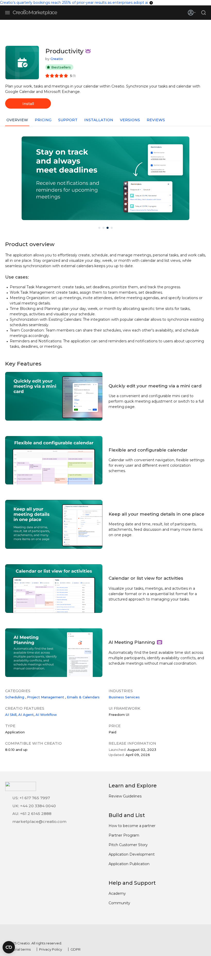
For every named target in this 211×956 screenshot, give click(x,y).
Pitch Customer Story (128, 844)
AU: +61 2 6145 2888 (31, 813)
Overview (17, 120)
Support (67, 120)
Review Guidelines (125, 796)
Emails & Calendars (83, 697)
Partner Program (124, 835)
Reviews (156, 120)
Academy (117, 893)
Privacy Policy (50, 949)
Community (119, 903)
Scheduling (14, 697)
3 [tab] (108, 228)
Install (28, 103)
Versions (130, 120)
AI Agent (26, 714)
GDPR (76, 949)
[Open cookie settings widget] (9, 947)
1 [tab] (99, 228)
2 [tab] (103, 228)
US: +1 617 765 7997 (31, 797)
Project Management (45, 697)
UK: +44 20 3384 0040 (34, 805)
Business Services (124, 697)
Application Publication (129, 864)
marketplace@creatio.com (39, 821)
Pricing (43, 120)
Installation (98, 120)
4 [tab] (112, 228)
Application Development (132, 854)
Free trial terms (18, 949)
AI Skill (10, 714)
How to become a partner (132, 825)
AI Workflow (46, 714)
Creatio (56, 59)
